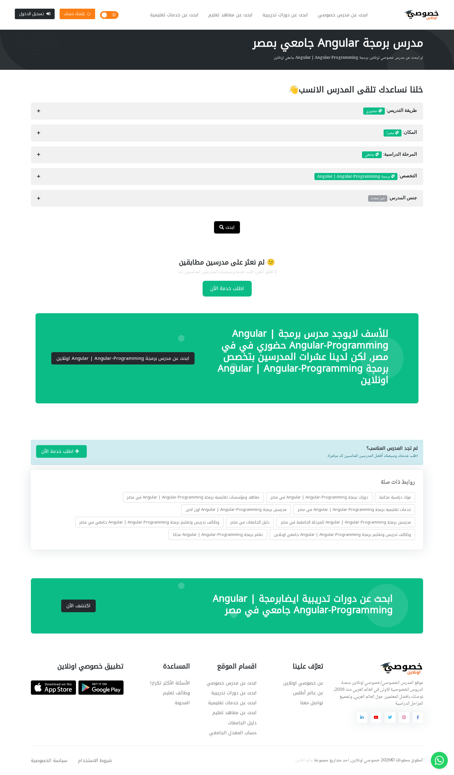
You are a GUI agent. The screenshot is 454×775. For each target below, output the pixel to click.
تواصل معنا (311, 702)
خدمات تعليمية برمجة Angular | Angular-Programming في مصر (354, 509)
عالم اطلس (304, 760)
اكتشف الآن (78, 605)
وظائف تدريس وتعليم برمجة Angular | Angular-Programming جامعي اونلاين (342, 534)
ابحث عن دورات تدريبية (285, 15)
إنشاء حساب (74, 14)
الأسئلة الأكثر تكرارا (170, 683)
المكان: (401, 133)
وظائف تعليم (176, 693)
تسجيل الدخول (31, 14)
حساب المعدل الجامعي (233, 732)
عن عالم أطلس (308, 693)
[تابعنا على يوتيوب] (376, 717)
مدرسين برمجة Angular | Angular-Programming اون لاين (236, 509)
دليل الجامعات (242, 722)
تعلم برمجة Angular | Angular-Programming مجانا (218, 534)
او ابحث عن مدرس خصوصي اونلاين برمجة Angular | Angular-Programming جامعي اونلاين (348, 57)
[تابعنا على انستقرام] (404, 717)
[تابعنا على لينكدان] (362, 717)
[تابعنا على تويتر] (390, 717)
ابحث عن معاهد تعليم (230, 15)
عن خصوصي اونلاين (303, 683)
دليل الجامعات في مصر (250, 522)
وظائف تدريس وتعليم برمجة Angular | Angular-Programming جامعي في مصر (149, 522)
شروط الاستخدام (95, 760)
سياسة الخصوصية (49, 760)
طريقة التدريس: (391, 111)
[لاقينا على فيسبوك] (418, 717)
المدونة (182, 702)
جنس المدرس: (394, 198)
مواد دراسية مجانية (395, 497)
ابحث (229, 227)
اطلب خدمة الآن (227, 288)
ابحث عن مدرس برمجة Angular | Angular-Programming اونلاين (123, 358)
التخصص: (367, 176)
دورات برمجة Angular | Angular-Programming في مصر (319, 497)
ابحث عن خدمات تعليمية (174, 15)
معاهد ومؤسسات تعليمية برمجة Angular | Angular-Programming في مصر (193, 497)
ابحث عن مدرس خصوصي (343, 15)
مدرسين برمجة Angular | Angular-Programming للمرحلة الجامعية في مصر (346, 522)
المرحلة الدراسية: (391, 154)
